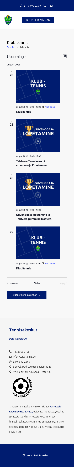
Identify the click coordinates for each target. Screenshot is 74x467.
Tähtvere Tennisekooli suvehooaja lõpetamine (31, 163)
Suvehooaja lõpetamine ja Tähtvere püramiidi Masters (33, 217)
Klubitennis (23, 112)
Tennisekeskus (23, 330)
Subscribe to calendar (25, 294)
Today (37, 283)
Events (10, 47)
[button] (67, 20)
